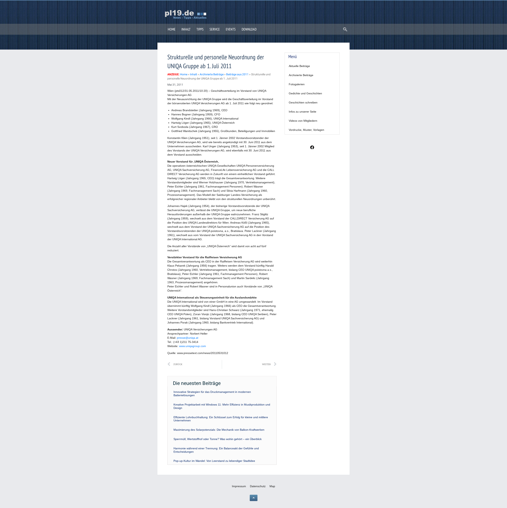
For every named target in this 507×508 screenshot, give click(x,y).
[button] (345, 30)
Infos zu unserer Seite (302, 111)
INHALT (186, 29)
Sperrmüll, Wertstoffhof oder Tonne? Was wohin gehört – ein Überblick (217, 439)
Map (272, 486)
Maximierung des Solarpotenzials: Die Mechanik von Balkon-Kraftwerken (218, 429)
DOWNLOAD (249, 29)
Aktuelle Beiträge (299, 66)
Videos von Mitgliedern (303, 120)
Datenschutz (258, 486)
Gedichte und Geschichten (305, 93)
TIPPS (200, 29)
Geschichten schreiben (303, 102)
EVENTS (231, 29)
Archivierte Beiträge (301, 75)
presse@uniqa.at (187, 337)
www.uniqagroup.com (192, 346)
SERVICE (215, 29)
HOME (171, 29)
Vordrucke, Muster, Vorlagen (306, 129)
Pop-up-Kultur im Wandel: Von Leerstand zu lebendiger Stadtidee (214, 460)
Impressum (239, 486)
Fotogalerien (297, 84)
